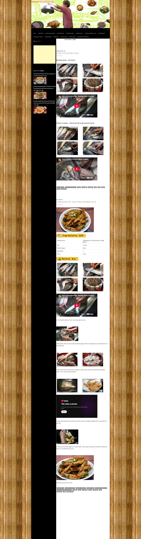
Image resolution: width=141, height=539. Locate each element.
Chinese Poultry (79, 33)
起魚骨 (103, 187)
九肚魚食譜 (85, 489)
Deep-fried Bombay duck (101, 488)
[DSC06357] (67, 133)
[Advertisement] (44, 54)
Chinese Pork (40, 33)
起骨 (99, 187)
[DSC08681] (67, 436)
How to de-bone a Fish (67, 53)
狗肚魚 (90, 489)
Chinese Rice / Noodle (38, 36)
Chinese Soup (56, 36)
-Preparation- (59, 51)
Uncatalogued (72, 36)
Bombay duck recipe (70, 488)
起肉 (95, 187)
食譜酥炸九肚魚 (70, 491)
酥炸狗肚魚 (60, 491)
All (65, 51)
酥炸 (100, 489)
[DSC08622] (93, 70)
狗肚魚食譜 (96, 489)
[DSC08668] (93, 359)
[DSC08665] (67, 359)
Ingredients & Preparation (83, 36)
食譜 (64, 491)
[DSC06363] (67, 148)
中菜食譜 (74, 489)
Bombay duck (61, 488)
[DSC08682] (75, 219)
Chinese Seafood (60, 33)
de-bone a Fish (61, 187)
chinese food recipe (81, 488)
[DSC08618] (67, 70)
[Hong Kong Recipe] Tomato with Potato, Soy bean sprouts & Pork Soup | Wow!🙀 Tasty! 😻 (44, 103)
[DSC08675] (93, 385)
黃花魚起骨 (64, 188)
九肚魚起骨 (84, 187)
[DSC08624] (67, 85)
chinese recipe (90, 488)
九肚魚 (79, 187)
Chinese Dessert (48, 36)
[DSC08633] (67, 333)
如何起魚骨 (90, 187)
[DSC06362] (93, 133)
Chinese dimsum (101, 33)
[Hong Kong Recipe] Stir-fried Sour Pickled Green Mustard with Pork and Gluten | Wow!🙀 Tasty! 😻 (44, 88)
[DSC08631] (93, 85)
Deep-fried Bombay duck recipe (64, 489)
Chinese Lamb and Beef (50, 33)
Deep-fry (60, 199)
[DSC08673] (67, 385)
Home (34, 33)
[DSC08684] (75, 467)
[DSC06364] (93, 148)
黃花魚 (59, 188)
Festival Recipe (64, 36)
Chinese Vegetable (70, 33)
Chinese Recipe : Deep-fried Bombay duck (76, 202)
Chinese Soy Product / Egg (90, 33)
